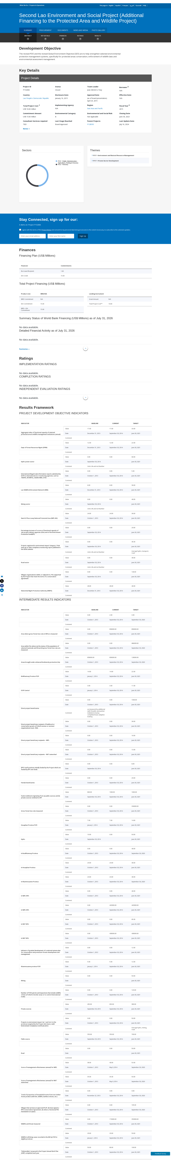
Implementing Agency (64, 105)
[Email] (2, 576)
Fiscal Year (124, 105)
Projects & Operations (37, 5)
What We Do (24, 5)
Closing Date (124, 113)
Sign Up (83, 236)
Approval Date (93, 95)
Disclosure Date (61, 95)
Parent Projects (93, 121)
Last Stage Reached (63, 121)
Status (58, 87)
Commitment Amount (32, 113)
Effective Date (125, 95)
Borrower (123, 87)
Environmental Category (65, 113)
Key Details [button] (45, 36)
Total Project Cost (31, 105)
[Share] (2, 586)
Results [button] (98, 36)
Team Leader (92, 87)
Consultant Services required (35, 121)
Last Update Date (126, 121)
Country (26, 95)
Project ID (27, 87)
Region (90, 105)
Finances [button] (62, 36)
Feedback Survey (160, 1154)
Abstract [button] (28, 36)
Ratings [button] (80, 36)
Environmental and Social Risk (99, 113)
